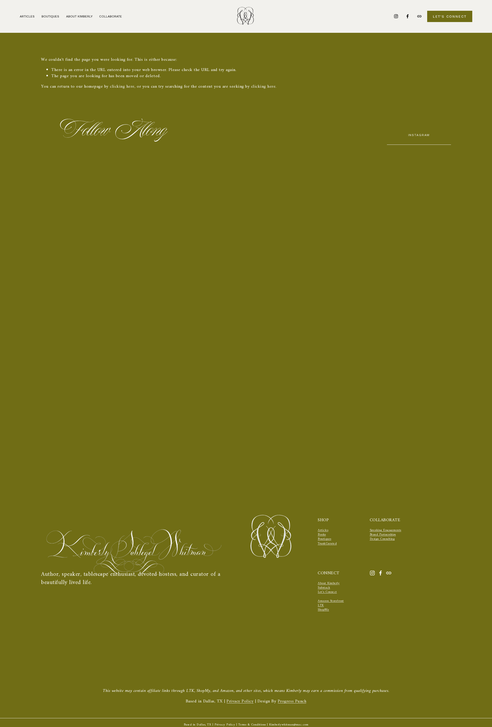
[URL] (419, 16)
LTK (321, 605)
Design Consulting (382, 539)
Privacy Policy (240, 702)
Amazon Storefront (331, 601)
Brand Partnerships (383, 535)
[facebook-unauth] (407, 16)
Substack (324, 588)
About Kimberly (79, 16)
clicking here (122, 86)
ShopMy (323, 610)
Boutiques (324, 539)
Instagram (419, 135)
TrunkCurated (327, 543)
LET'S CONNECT (450, 16)
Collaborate (110, 16)
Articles (27, 16)
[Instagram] (396, 16)
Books (322, 535)
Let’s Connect (327, 592)
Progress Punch (292, 702)
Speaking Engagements (385, 530)
